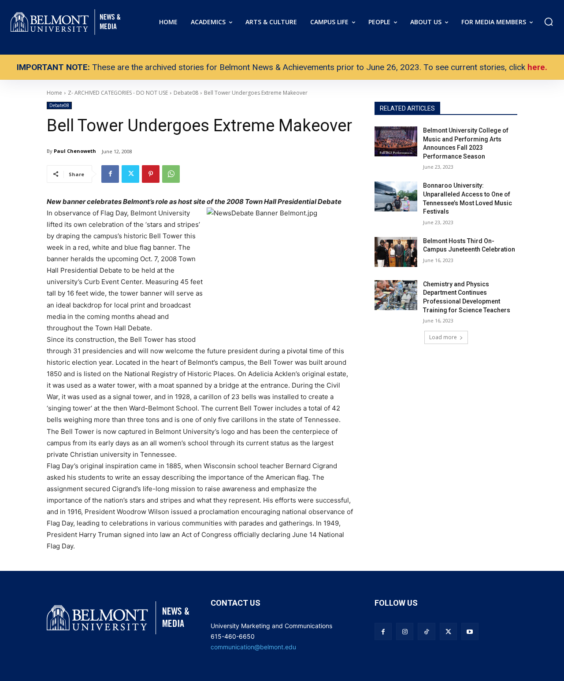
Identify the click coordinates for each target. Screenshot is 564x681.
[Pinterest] (151, 174)
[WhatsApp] (171, 174)
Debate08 (59, 105)
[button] (548, 21)
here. (537, 67)
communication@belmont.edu (253, 647)
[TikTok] (426, 631)
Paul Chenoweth (75, 151)
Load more (443, 337)
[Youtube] (470, 631)
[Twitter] (130, 174)
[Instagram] (404, 631)
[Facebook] (110, 174)
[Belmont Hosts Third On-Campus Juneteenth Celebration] (396, 252)
